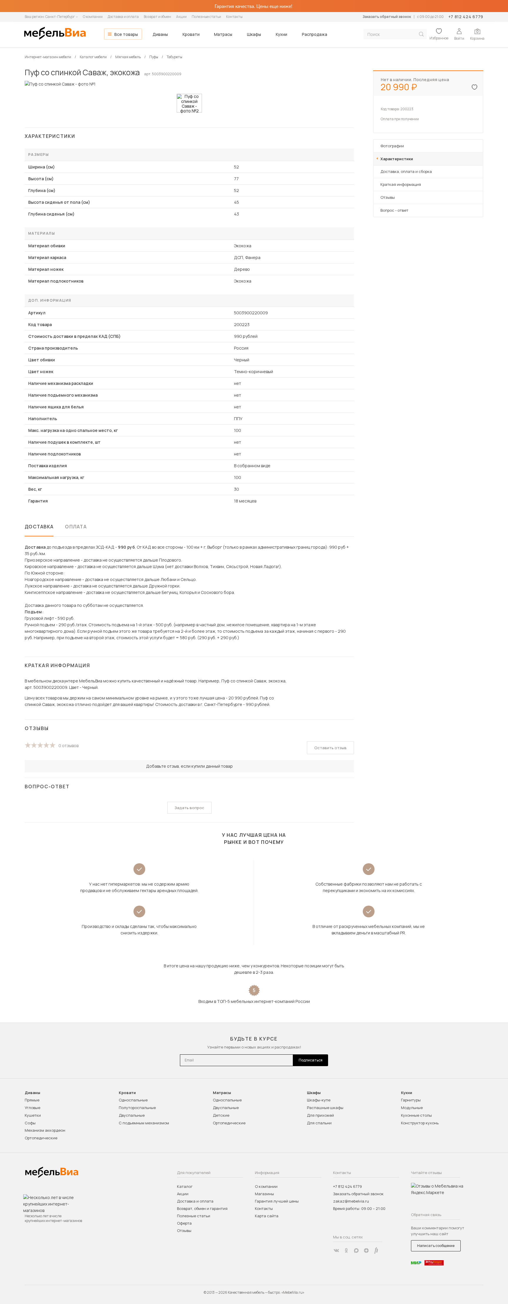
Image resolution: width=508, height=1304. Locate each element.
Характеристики (396, 158)
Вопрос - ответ (394, 210)
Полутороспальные (137, 1107)
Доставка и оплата (123, 16)
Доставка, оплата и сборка (406, 171)
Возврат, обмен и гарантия (202, 1208)
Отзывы (387, 197)
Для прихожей (320, 1115)
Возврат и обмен (157, 16)
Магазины (264, 1193)
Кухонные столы (416, 1115)
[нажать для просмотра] (189, 103)
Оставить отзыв (330, 747)
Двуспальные (132, 1115)
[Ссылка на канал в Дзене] (366, 1250)
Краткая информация (400, 184)
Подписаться (310, 1060)
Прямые (32, 1100)
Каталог (185, 1186)
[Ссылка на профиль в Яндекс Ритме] (376, 1250)
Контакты (234, 16)
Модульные (412, 1107)
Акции (181, 16)
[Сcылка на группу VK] (336, 1250)
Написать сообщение (435, 1245)
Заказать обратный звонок (386, 16)
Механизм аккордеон (45, 1130)
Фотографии (392, 145)
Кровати (191, 34)
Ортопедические (41, 1138)
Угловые (32, 1107)
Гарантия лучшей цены (277, 1201)
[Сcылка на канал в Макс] (356, 1250)
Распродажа (314, 34)
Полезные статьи (206, 16)
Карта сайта (266, 1215)
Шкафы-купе (318, 1100)
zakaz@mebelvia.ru (351, 1201)
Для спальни (319, 1123)
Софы (30, 1123)
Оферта (184, 1223)
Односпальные (133, 1100)
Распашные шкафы (325, 1107)
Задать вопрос (189, 807)
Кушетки (33, 1115)
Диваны (160, 34)
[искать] (421, 34)
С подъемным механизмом (144, 1123)
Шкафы (254, 34)
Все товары (126, 34)
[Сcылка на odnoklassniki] (346, 1250)
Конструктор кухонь (420, 1123)
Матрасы (223, 34)
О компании (93, 16)
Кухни (281, 34)
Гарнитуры (411, 1100)
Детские (221, 1115)
